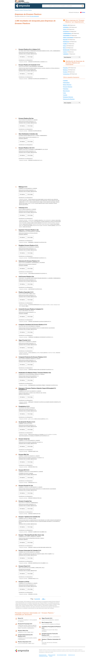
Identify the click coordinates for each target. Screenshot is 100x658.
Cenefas (65, 95)
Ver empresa (22, 56)
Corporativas (66, 73)
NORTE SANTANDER (68, 37)
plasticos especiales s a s (24, 641)
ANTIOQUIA (66, 27)
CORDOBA (65, 53)
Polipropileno (66, 82)
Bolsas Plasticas (67, 84)
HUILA (64, 45)
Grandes (65, 71)
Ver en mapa (30, 56)
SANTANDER (66, 35)
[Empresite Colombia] (23, 6)
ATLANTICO (66, 31)
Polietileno (65, 88)
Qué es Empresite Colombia (61, 654)
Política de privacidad (51, 654)
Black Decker (66, 90)
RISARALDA (66, 41)
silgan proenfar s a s (47, 618)
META (64, 47)
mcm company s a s (47, 622)
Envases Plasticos (67, 86)
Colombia (65, 80)
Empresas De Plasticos (69, 99)
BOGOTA (65, 25)
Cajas (64, 92)
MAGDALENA (66, 49)
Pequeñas (65, 67)
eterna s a (20, 618)
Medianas (65, 69)
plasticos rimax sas (23, 630)
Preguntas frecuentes (42, 654)
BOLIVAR (65, 39)
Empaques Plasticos (68, 97)
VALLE (64, 29)
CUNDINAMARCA (67, 33)
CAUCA (65, 51)
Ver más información (34, 16)
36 (43, 599)
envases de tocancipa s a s (25, 623)
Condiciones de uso (71, 654)
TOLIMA (65, 43)
